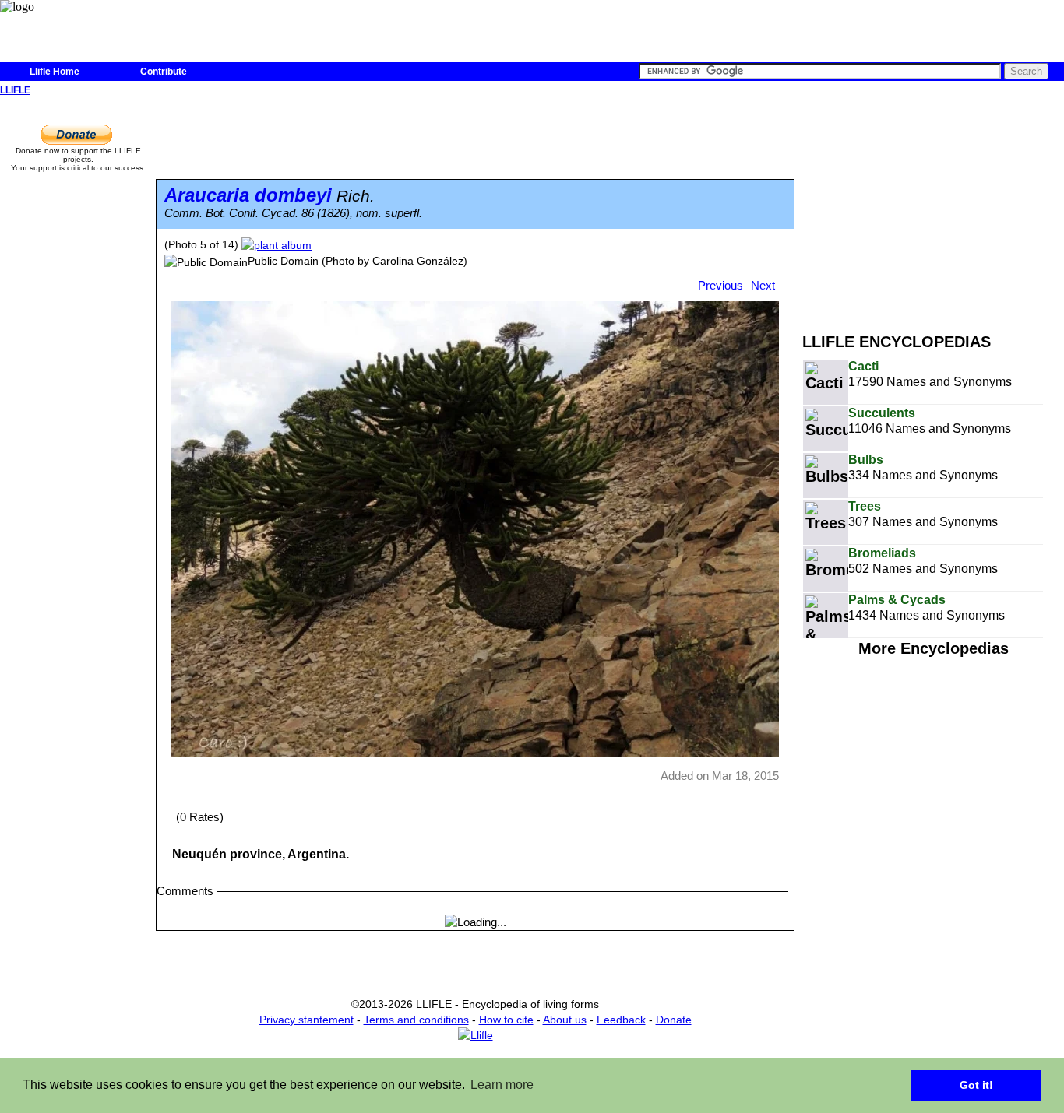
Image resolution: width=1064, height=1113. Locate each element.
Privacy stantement (306, 1019)
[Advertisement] (933, 209)
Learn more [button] (502, 1084)
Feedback (621, 1019)
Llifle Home (54, 71)
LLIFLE (15, 90)
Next (763, 285)
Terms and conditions (416, 1019)
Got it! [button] (976, 1085)
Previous (720, 285)
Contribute (163, 71)
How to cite (506, 1019)
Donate (674, 1019)
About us (565, 1019)
